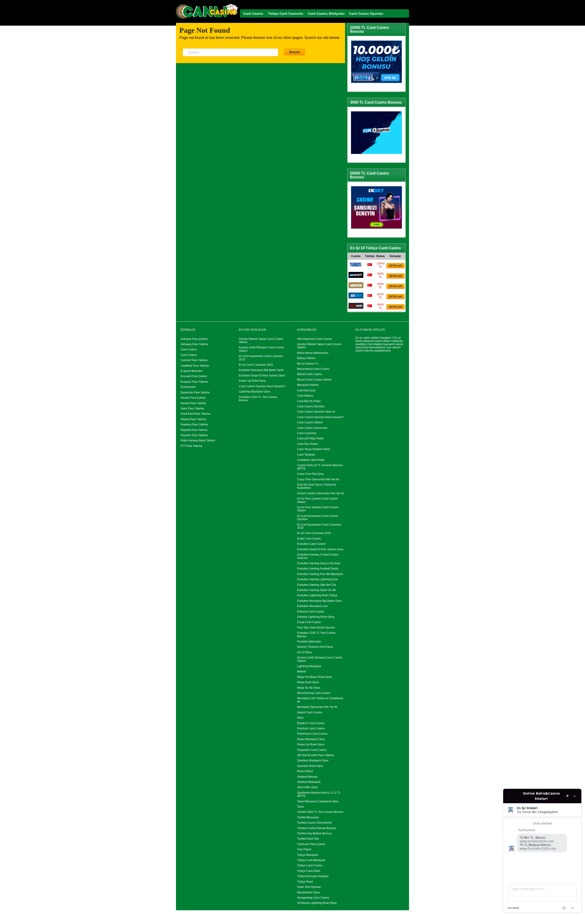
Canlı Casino (189, 349)
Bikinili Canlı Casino (309, 374)
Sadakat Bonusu (307, 776)
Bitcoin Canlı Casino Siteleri (314, 379)
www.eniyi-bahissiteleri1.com (373, 347)
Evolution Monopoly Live (312, 606)
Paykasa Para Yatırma (194, 424)
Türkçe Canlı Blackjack (311, 860)
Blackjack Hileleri (308, 385)
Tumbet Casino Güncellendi (314, 822)
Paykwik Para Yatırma (194, 430)
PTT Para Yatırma (191, 446)
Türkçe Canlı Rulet (308, 871)
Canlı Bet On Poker (309, 401)
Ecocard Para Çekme (194, 376)
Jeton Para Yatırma (192, 408)
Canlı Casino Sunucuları (312, 428)
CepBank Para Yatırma (195, 365)
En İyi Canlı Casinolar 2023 (256, 364)
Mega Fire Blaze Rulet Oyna (314, 677)
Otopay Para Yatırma (193, 419)
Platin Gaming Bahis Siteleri (198, 440)
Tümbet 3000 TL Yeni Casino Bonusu (320, 812)
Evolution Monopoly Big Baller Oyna (261, 370)
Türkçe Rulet (305, 881)
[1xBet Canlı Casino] (355, 297)
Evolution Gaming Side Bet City (316, 584)
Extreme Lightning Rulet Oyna (315, 616)
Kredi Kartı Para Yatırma (195, 413)
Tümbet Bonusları (308, 817)
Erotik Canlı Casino (309, 538)
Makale (301, 671)
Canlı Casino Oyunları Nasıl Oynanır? (262, 386)
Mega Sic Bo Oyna (308, 687)
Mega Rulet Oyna (308, 682)
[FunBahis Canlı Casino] (355, 277)
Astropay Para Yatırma (194, 344)
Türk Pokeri (304, 849)
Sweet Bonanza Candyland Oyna (317, 801)
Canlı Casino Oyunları (310, 406)
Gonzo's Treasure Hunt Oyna (315, 646)
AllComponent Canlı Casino (314, 339)
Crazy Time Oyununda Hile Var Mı (318, 479)
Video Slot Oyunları (309, 887)
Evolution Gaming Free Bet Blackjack (320, 574)
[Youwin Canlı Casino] (355, 307)
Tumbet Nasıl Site (308, 838)
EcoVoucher (188, 387)
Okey (300, 717)
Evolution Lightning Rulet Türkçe (317, 595)
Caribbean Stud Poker (311, 460)
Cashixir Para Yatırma (194, 360)
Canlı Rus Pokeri (307, 444)
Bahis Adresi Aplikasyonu (312, 353)
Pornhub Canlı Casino (311, 728)
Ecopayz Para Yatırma (194, 381)
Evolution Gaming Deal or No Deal (318, 563)
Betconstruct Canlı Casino (313, 369)
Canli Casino (189, 355)
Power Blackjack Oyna (311, 739)
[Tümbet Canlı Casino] (355, 266)
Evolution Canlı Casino (311, 543)
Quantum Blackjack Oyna (312, 760)
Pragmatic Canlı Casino (312, 750)
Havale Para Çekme (193, 397)
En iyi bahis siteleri (367, 337)
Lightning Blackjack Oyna (254, 391)
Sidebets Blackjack (309, 782)
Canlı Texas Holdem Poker (313, 449)
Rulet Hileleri (305, 771)
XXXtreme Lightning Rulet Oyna (317, 903)
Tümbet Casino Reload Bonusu (316, 828)
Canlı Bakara (305, 395)
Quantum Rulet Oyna (310, 766)
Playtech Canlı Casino (311, 723)
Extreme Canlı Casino (310, 611)
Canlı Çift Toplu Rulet (310, 438)
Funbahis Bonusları (309, 641)
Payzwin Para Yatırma (194, 435)
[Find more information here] (542, 850)
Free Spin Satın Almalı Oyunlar (316, 627)
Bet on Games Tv (307, 363)
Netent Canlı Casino (309, 712)
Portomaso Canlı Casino (312, 733)
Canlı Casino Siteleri (310, 422)
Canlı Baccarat (306, 390)
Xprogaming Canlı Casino (313, 897)
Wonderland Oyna (308, 892)
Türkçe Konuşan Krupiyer (313, 876)
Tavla (300, 806)
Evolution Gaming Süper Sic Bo (316, 590)
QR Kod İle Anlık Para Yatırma (315, 755)
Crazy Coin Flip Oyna (310, 473)
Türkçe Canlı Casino (309, 865)
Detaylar (395, 265)
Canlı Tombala (306, 454)
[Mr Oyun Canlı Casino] (355, 287)
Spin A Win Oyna (307, 787)
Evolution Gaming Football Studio (318, 568)
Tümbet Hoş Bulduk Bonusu (314, 833)
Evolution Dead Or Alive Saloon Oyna (262, 375)
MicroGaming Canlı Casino (314, 693)
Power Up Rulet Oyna (252, 380)
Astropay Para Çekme (194, 339)
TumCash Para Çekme (311, 844)
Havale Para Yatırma (193, 403)
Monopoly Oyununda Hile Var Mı (317, 707)
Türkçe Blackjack (307, 855)
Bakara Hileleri (306, 358)
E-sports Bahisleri (191, 371)
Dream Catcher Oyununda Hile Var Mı (320, 493)
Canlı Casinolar (306, 433)
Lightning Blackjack (309, 666)
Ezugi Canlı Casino (309, 622)
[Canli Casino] (207, 18)
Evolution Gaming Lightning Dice (317, 579)
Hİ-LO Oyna (304, 652)
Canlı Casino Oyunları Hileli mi (316, 411)
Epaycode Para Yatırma (195, 392)
